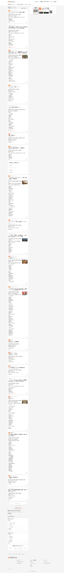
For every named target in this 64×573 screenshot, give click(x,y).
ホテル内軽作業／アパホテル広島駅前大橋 (16, 367)
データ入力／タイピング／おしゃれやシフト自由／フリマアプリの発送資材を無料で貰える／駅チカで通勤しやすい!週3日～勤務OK (17, 289)
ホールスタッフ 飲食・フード (14, 86)
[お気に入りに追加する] (26, 22)
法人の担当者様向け (19, 563)
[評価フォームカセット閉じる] (27, 545)
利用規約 (31, 561)
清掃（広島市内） (11, 135)
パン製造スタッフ (11, 257)
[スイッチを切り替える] (15, 8)
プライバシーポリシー (33, 563)
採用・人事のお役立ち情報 (46, 563)
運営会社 (31, 564)
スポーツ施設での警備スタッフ (14, 107)
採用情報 (31, 566)
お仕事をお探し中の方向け (20, 561)
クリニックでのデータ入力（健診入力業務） (16, 12)
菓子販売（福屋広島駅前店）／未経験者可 (16, 147)
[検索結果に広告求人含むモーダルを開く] (10, 8)
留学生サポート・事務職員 (13, 341)
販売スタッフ (11, 398)
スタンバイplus (45, 561)
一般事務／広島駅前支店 (13, 477)
